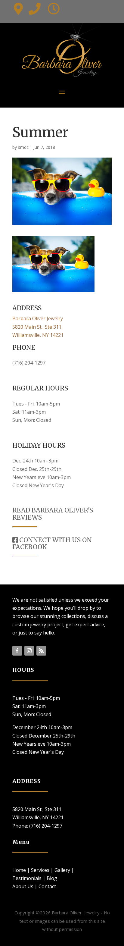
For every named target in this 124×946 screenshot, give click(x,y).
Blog (52, 878)
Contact (47, 886)
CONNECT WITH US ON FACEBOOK (52, 543)
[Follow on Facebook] (17, 651)
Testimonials (27, 878)
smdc (23, 147)
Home (19, 870)
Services (40, 870)
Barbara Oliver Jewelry (37, 318)
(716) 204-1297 (28, 362)
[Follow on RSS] (41, 651)
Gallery (62, 870)
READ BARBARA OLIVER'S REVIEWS (52, 513)
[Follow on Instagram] (29, 651)
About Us (22, 886)
